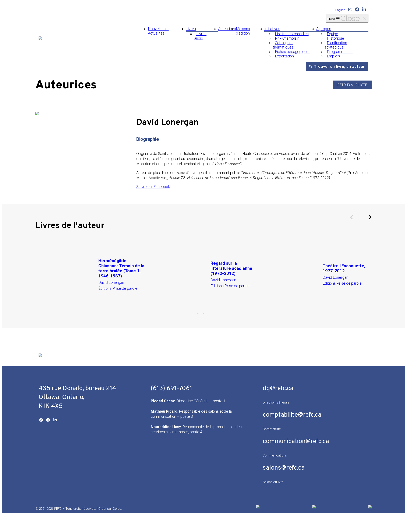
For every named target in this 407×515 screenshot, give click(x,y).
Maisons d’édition (243, 30)
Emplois (333, 56)
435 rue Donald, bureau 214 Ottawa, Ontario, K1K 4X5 (77, 397)
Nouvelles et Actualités (158, 30)
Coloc (117, 509)
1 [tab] (197, 313)
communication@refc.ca (296, 441)
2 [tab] (203, 313)
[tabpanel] (91, 274)
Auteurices (227, 28)
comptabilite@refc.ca (292, 415)
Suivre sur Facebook (153, 186)
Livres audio (200, 36)
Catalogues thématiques (283, 44)
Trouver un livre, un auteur (339, 66)
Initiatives (272, 28)
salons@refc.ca (284, 468)
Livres (191, 28)
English (340, 10)
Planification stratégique (336, 44)
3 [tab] (210, 313)
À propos (323, 28)
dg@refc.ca (278, 389)
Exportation (284, 56)
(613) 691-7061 (171, 389)
